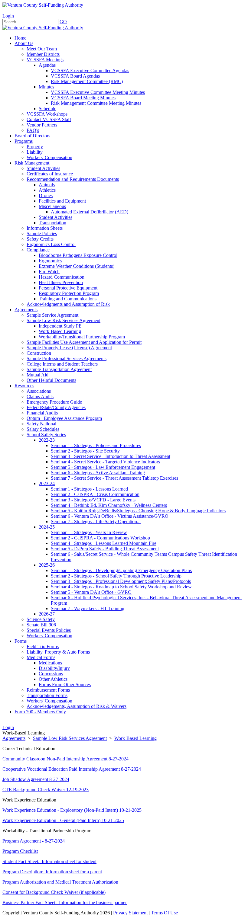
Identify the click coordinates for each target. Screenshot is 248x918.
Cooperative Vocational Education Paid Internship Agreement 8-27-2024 (71, 769)
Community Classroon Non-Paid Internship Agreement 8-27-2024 (65, 758)
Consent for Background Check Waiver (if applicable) (54, 892)
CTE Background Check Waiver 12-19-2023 (45, 789)
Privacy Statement (130, 912)
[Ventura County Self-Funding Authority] (42, 5)
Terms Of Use (164, 912)
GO (63, 21)
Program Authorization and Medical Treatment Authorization (60, 881)
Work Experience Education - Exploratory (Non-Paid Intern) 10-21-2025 (72, 810)
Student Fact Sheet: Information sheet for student (49, 861)
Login (8, 15)
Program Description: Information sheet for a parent (52, 871)
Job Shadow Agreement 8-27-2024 (35, 779)
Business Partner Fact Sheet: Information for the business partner (64, 902)
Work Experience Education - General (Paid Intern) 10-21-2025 (63, 820)
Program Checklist (20, 851)
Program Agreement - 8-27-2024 (33, 840)
